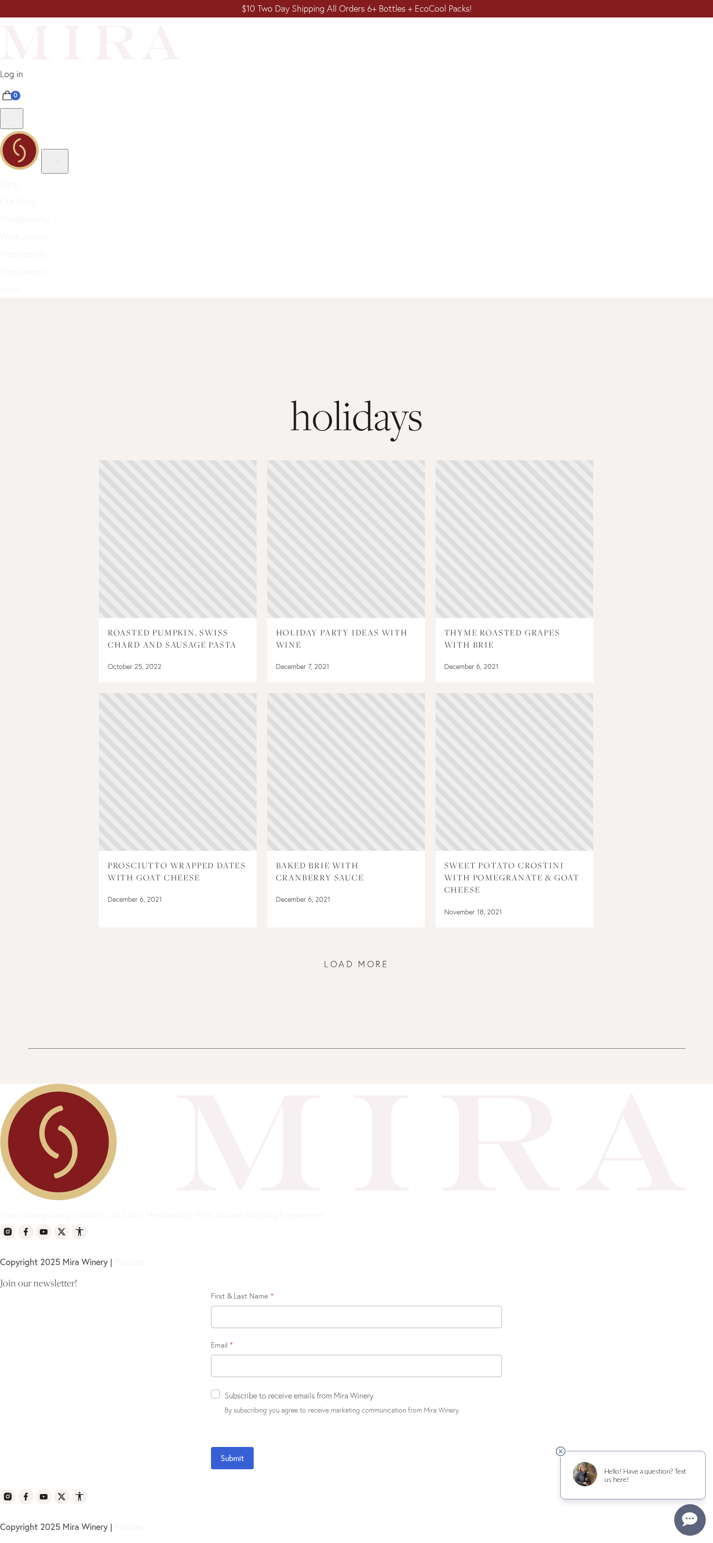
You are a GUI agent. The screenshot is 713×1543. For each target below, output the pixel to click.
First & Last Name (239, 1295)
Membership (23, 254)
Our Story (18, 201)
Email (219, 1344)
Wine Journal (24, 236)
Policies (129, 1261)
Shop (9, 184)
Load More (356, 964)
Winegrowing (24, 219)
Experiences (22, 271)
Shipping (260, 1214)
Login (10, 288)
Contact (88, 1214)
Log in (11, 74)
